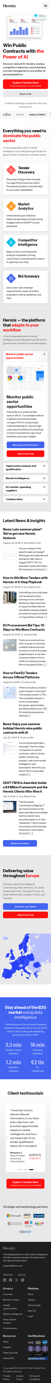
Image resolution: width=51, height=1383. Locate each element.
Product (8, 1288)
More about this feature (25, 445)
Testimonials (34, 1305)
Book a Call (25, 94)
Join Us (21, 1274)
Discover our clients (25, 906)
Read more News (20, 843)
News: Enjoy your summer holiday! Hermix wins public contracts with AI (22, 728)
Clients (31, 1299)
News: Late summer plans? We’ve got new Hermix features (22, 533)
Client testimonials (25, 1093)
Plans (30, 1294)
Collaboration (10, 1328)
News (6, 1341)
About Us (8, 1274)
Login (30, 1316)
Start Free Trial (26, 453)
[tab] (25, 356)
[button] (45, 5)
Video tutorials (10, 1352)
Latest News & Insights (24, 520)
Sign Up (32, 1310)
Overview (8, 1294)
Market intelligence (12, 1314)
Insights (7, 1347)
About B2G (8, 1358)
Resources (9, 1336)
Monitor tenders (11, 1299)
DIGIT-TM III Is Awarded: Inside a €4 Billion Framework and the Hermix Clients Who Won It (25, 787)
